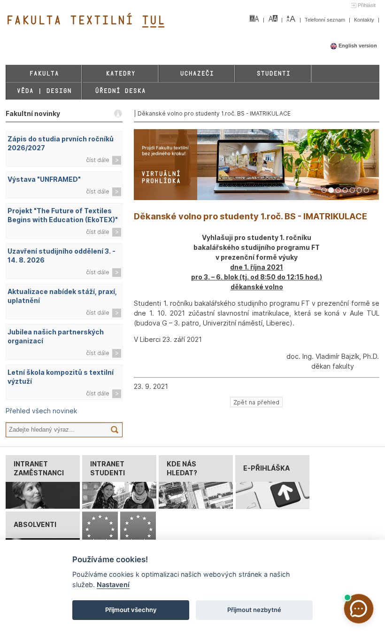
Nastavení (113, 585)
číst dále (97, 159)
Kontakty (365, 20)
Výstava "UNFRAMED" (44, 179)
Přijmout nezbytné (254, 609)
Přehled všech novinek (41, 411)
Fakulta (44, 73)
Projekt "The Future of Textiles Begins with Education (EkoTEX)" (63, 215)
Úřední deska (120, 91)
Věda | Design (43, 91)
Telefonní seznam (325, 20)
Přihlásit (367, 5)
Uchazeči (197, 73)
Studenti (273, 73)
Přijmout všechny (131, 609)
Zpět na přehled (256, 402)
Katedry (120, 73)
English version (357, 45)
